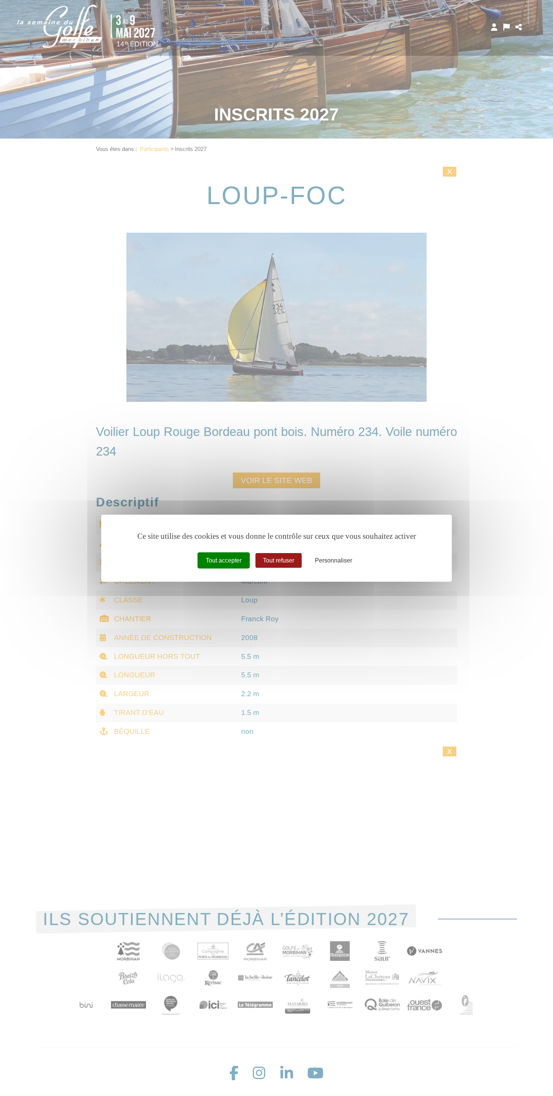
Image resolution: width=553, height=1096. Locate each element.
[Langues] (506, 27)
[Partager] (518, 27)
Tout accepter (224, 560)
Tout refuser (278, 560)
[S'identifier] (494, 27)
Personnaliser (333, 560)
